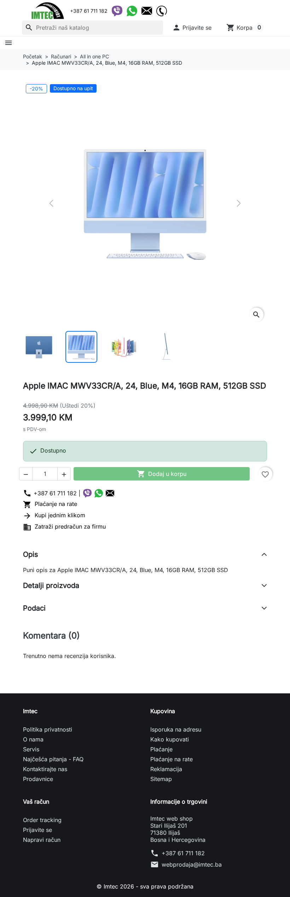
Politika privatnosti (47, 729)
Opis (30, 554)
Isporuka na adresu (175, 729)
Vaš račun (36, 801)
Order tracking (42, 819)
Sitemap (161, 778)
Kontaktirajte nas (45, 769)
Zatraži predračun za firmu (64, 526)
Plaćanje (161, 749)
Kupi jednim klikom (54, 515)
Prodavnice (38, 778)
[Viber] (117, 11)
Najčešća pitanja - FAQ (53, 759)
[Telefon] (161, 11)
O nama (33, 739)
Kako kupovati (169, 739)
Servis (31, 749)
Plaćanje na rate (50, 503)
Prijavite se (37, 829)
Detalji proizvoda (51, 585)
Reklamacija (166, 769)
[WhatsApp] (132, 11)
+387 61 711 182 (183, 853)
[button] (192, 27)
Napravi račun (41, 839)
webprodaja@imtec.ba (192, 864)
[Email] (146, 11)
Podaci (34, 608)
